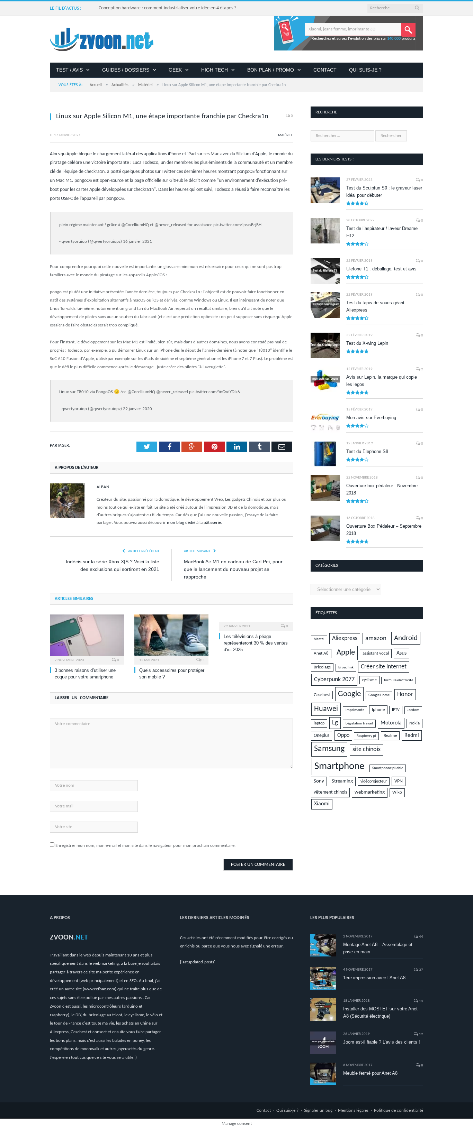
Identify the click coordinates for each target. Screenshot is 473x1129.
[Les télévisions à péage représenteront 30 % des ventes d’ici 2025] (256, 621)
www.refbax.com (99, 989)
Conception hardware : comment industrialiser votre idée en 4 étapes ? (167, 8)
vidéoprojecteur (373, 781)
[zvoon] (101, 39)
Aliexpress (344, 638)
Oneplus (321, 735)
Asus (401, 653)
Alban (103, 487)
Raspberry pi (366, 736)
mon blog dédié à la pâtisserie (194, 522)
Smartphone (339, 766)
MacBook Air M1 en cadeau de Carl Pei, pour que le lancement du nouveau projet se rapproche (233, 569)
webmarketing (370, 792)
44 (420, 937)
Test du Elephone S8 (367, 451)
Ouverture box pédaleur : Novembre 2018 (382, 489)
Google (349, 694)
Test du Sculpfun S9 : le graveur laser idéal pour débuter (384, 191)
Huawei (326, 709)
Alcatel (319, 639)
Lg (335, 723)
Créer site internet (384, 667)
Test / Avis (69, 70)
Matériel (285, 135)
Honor (405, 694)
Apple (346, 653)
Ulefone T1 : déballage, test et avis (381, 268)
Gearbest (322, 695)
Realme (390, 735)
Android (406, 638)
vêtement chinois (330, 792)
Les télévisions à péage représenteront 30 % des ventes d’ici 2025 (256, 643)
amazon (375, 638)
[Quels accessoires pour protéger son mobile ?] (171, 638)
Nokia (414, 723)
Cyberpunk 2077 (334, 679)
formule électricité (398, 680)
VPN (398, 781)
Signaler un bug (318, 1110)
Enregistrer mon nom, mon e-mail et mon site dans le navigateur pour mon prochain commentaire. (145, 845)
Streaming (342, 781)
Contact (325, 70)
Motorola (391, 723)
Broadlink (346, 667)
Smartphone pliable (387, 768)
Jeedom (413, 710)
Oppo (343, 735)
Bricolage (322, 667)
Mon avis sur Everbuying (371, 417)
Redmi (411, 735)
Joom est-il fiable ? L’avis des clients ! (381, 1042)
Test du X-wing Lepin (367, 343)
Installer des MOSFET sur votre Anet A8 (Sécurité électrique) (380, 1012)
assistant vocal (376, 653)
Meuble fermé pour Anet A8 (370, 1073)
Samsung (329, 749)
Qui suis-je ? (365, 70)
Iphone (378, 709)
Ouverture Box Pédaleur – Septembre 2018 (383, 530)
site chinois (366, 749)
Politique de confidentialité (398, 1110)
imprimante (355, 710)
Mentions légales (353, 1110)
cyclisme (369, 680)
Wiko (397, 792)
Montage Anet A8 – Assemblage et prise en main (377, 948)
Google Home (379, 695)
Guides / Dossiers (125, 70)
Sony (319, 781)
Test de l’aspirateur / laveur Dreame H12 (382, 232)
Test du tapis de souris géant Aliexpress (375, 306)
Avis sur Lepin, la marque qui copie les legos (381, 380)
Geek (175, 70)
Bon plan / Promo (270, 70)
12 (420, 1034)
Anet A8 (321, 653)
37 (420, 970)
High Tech (214, 70)
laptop (319, 723)
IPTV (396, 710)
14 (420, 1001)
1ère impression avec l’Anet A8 (374, 977)
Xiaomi (322, 804)
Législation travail (359, 723)
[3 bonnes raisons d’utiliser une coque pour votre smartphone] (87, 638)
